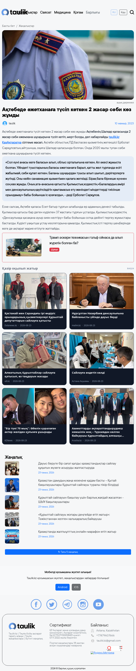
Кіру (123, 12)
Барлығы (93, 12)
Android (62, 587)
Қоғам (78, 12)
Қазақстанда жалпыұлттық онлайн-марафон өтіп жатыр (77, 532)
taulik (12, 123)
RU (114, 12)
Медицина (62, 12)
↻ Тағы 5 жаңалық (68, 551)
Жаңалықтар (27, 12)
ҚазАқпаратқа (11, 142)
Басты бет (8, 26)
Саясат (45, 12)
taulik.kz (114, 137)
